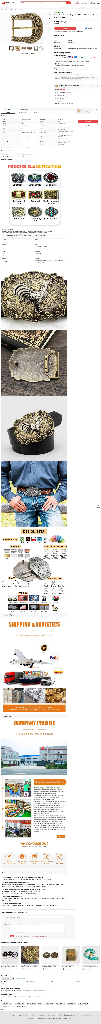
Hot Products (16, 1014)
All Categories (6, 7)
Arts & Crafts (7, 9)
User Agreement (58, 1018)
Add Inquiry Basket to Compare (27, 53)
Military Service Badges (7, 996)
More (2, 1009)
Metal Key (40, 1003)
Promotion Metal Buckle (83, 1003)
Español (22, 1015)
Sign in (98, 3)
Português (28, 1015)
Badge (12, 9)
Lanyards (77, 981)
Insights (85, 1014)
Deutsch (48, 1015)
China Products (24, 1014)
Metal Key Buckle (71, 1003)
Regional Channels (66, 1014)
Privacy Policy (71, 1018)
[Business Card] (97, 115)
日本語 (65, 1015)
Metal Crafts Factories (7, 1003)
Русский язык (38, 1015)
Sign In (56, 103)
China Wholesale (45, 1014)
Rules (99, 7)
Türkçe (77, 1015)
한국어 (61, 1015)
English (18, 1015)
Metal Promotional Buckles (8, 1006)
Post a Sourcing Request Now (39, 936)
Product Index (74, 1014)
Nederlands (53, 1015)
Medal (51, 981)
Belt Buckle (3, 981)
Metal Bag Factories (31, 1003)
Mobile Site (80, 1014)
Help (75, 7)
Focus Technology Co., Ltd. (41, 1018)
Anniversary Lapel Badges (20, 996)
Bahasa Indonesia (88, 1015)
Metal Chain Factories (19, 1003)
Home (2, 9)
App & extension (82, 7)
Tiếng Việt (82, 1015)
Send (12, 936)
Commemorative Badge (19, 9)
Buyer (68, 7)
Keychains (3, 983)
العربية (58, 1015)
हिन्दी (69, 1015)
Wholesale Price (52, 1014)
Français (32, 1015)
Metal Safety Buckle (60, 1003)
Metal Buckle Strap (49, 1003)
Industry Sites (59, 1014)
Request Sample (79, 31)
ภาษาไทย (73, 1015)
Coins (27, 983)
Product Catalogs (21, 978)
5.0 (82, 112)
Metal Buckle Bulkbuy (21, 1006)
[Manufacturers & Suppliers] (8, 2)
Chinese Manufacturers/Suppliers (34, 1014)
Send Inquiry (65, 28)
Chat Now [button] (89, 28)
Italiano (43, 1015)
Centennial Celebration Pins (35, 996)
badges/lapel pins (30, 981)
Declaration (65, 1018)
